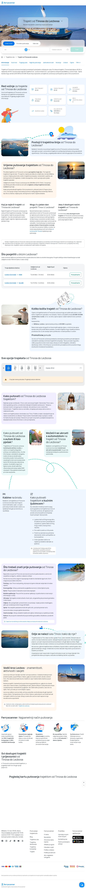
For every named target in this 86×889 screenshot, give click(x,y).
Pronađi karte (75, 275)
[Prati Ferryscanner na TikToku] (10, 881)
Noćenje (58, 62)
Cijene (72, 62)
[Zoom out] (83, 825)
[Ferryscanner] (8, 2)
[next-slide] (40, 368)
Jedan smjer (9, 43)
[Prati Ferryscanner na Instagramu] (6, 881)
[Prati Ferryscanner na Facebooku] (2, 881)
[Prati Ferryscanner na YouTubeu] (18, 881)
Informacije (5, 62)
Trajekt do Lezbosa (23, 746)
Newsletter (47, 877)
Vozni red (14, 62)
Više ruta (35, 43)
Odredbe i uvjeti (49, 887)
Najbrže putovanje (35, 62)
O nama (46, 874)
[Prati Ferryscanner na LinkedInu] (14, 881)
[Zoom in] (83, 822)
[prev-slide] (4, 368)
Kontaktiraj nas (62, 879)
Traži (76, 49)
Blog (31, 877)
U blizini (65, 62)
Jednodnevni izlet (48, 62)
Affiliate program (49, 884)
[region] (43, 843)
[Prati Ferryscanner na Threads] (23, 881)
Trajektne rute (10, 57)
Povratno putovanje (23, 43)
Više (77, 62)
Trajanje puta (23, 62)
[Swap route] (26, 49)
